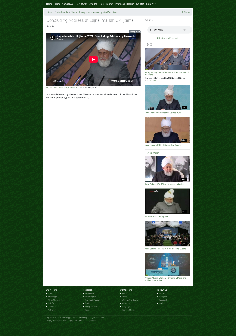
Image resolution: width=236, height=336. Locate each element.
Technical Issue (128, 310)
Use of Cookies (65, 321)
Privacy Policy (51, 321)
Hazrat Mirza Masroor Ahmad (61, 87)
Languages (126, 307)
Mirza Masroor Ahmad (57, 300)
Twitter (162, 293)
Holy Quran (81, 3)
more (153, 80)
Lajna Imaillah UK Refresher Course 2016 (163, 113)
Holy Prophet (106, 3)
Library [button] (150, 3)
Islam (57, 3)
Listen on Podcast (168, 38)
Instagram (163, 297)
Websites (126, 303)
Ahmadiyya (67, 3)
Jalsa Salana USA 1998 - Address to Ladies (164, 184)
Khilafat (140, 3)
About (124, 293)
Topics (88, 310)
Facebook (163, 300)
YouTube (162, 303)
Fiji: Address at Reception (156, 216)
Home (49, 3)
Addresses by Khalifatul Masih (103, 12)
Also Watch (153, 152)
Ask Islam (52, 310)
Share (187, 12)
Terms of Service (80, 321)
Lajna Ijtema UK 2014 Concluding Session (163, 145)
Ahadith (93, 3)
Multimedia (62, 12)
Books (87, 303)
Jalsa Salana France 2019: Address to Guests (165, 249)
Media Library (78, 12)
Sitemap (92, 321)
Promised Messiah (124, 3)
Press (124, 297)
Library (50, 12)
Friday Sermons (91, 307)
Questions (52, 307)
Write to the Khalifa (130, 300)
